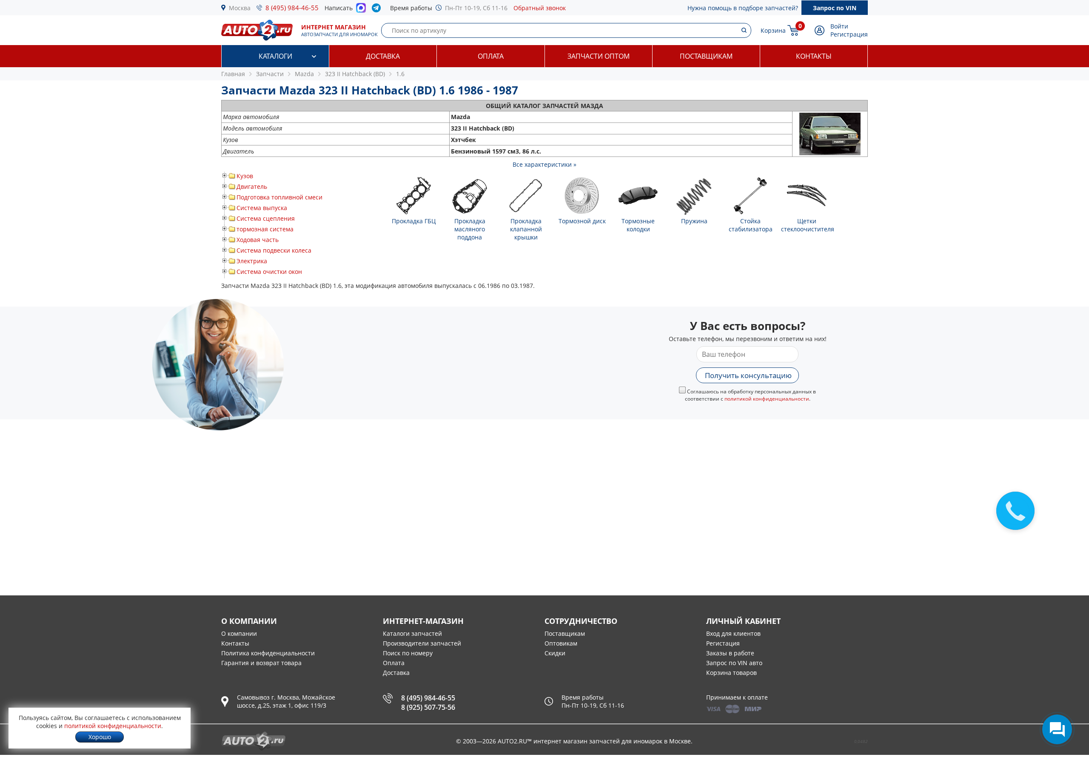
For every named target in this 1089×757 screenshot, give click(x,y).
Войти (839, 26)
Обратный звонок (539, 8)
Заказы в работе (730, 653)
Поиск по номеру (408, 653)
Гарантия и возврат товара (261, 663)
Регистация (723, 643)
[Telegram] (378, 10)
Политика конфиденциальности (268, 653)
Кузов (245, 176)
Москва (240, 8)
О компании (239, 633)
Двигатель (252, 186)
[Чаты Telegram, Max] (1057, 729)
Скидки (554, 653)
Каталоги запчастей (412, 633)
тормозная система (265, 229)
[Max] (361, 10)
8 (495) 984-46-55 (292, 7)
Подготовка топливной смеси (279, 197)
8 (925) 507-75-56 (428, 707)
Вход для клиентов (733, 633)
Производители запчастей (422, 643)
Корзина (773, 30)
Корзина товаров (731, 673)
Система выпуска (262, 208)
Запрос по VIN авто (734, 663)
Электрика (252, 261)
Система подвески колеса (274, 250)
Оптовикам (560, 643)
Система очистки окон (269, 272)
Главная (233, 74)
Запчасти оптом (598, 56)
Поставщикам (706, 56)
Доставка (383, 56)
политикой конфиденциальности (766, 398)
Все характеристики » (544, 164)
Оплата (491, 56)
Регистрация (849, 34)
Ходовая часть (258, 240)
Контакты (814, 56)
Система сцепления (266, 218)
